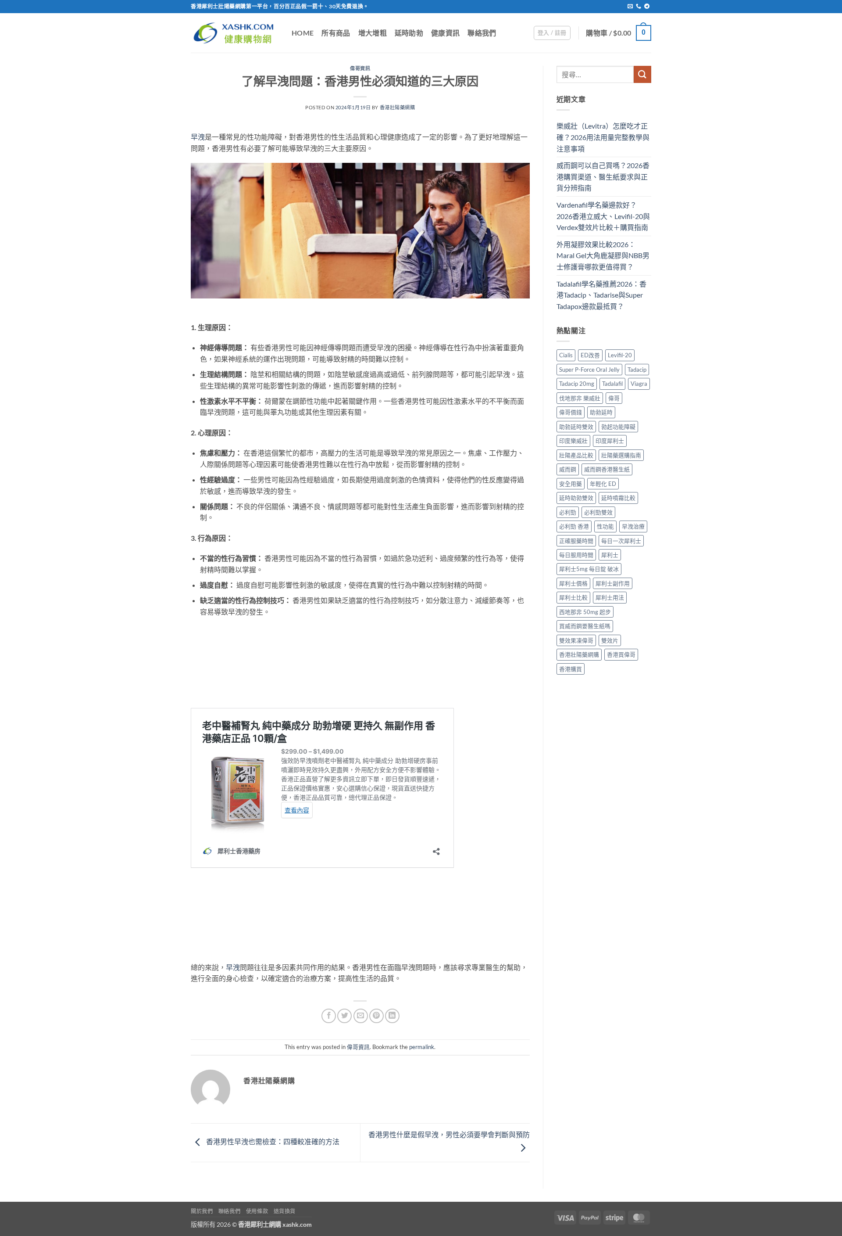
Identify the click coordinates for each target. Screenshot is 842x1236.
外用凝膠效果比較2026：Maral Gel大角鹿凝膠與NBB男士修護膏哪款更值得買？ (603, 255)
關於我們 (202, 1211)
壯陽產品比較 (576, 455)
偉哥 (614, 398)
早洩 (198, 137)
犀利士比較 (573, 597)
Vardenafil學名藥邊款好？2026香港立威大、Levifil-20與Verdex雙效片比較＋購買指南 (603, 216)
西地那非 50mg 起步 (585, 611)
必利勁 (567, 512)
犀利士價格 (573, 583)
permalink (421, 1046)
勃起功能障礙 (618, 426)
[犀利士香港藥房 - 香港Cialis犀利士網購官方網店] (234, 32)
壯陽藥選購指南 (621, 455)
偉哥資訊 (360, 68)
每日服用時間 (576, 554)
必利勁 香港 (574, 526)
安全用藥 (570, 483)
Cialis (566, 355)
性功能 (605, 526)
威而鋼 (567, 469)
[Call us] (638, 7)
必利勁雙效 (598, 512)
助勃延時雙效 (576, 426)
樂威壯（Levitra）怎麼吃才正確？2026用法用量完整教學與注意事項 (603, 137)
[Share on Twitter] (344, 1016)
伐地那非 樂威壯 (579, 398)
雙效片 (609, 640)
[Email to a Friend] (360, 1016)
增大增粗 (372, 33)
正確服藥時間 (576, 540)
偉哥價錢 (570, 412)
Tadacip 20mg (576, 383)
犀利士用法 (610, 597)
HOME (303, 33)
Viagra (639, 383)
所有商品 (335, 33)
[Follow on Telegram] (646, 7)
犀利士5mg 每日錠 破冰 (589, 568)
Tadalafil (612, 383)
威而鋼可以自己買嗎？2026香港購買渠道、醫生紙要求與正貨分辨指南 (603, 176)
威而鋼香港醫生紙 (607, 469)
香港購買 (570, 668)
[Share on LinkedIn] (392, 1016)
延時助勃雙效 (576, 497)
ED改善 (590, 355)
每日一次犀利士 (621, 540)
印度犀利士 (610, 440)
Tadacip (637, 369)
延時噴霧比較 (618, 497)
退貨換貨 (285, 1211)
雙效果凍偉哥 (576, 640)
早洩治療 (633, 526)
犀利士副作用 (613, 583)
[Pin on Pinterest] (376, 1016)
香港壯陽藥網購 (397, 107)
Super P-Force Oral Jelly (589, 369)
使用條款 (257, 1211)
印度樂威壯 (573, 440)
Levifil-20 (620, 355)
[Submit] (642, 74)
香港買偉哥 (621, 654)
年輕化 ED (603, 483)
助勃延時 (601, 412)
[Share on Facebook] (328, 1016)
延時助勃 (409, 33)
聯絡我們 (481, 33)
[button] (552, 33)
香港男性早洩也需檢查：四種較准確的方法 (272, 1142)
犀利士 (609, 554)
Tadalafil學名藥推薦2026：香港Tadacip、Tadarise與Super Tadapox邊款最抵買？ (601, 295)
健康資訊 (445, 33)
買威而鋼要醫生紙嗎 (584, 625)
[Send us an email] (630, 7)
